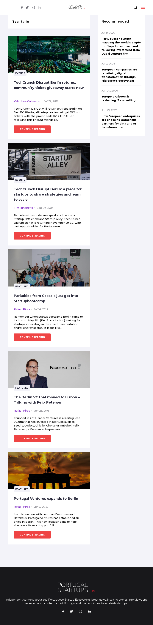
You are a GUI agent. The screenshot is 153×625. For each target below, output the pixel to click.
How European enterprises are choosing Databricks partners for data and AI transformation (121, 121)
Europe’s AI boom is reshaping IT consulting (118, 98)
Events (20, 73)
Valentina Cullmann (27, 101)
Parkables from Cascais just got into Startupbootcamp (46, 298)
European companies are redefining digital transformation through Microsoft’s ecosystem (119, 75)
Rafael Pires (22, 309)
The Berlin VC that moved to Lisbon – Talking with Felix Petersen (47, 399)
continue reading (32, 129)
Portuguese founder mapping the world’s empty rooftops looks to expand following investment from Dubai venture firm (121, 46)
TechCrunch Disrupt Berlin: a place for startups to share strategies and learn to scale (48, 194)
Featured (22, 286)
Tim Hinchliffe (23, 208)
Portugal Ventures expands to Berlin (46, 499)
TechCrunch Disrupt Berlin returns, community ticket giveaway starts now (49, 85)
